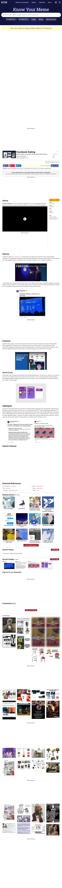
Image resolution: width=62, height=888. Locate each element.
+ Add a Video (55, 549)
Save (12, 165)
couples (50, 216)
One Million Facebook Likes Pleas (8, 541)
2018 (50, 209)
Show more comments (31, 610)
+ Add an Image (54, 559)
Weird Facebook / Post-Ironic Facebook (34, 541)
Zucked (35, 525)
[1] (2, 485)
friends (50, 217)
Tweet (19, 165)
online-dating (17, 203)
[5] (57, 409)
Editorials (41, 2)
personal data (55, 217)
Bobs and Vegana (8, 508)
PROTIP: (5, 168)
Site (54, 200)
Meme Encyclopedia (22, 2)
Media (33, 2)
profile (50, 219)
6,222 (56, 154)
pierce (37, 490)
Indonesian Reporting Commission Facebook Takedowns (48, 510)
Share (6, 165)
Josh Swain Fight (8, 525)
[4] (32, 485)
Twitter (37, 413)
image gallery (20, 168)
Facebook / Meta (30, 154)
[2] (2, 487)
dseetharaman (39, 488)
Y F (27, 156)
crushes (54, 216)
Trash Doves (22, 508)
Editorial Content (51, 19)
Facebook (51, 212)
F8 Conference (13, 486)
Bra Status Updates (48, 525)
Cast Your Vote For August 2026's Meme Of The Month (31, 28)
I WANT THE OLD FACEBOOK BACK (48, 541)
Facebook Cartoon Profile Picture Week (34, 509)
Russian (25, 410)
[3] (39, 409)
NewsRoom (8, 488)
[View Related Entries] (41, 154)
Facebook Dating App (13, 490)
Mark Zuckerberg (16, 256)
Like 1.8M (55, 165)
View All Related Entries (31, 545)
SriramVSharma (39, 486)
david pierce (54, 219)
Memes (41, 19)
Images (34, 19)
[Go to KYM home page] (4, 3)
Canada (39, 260)
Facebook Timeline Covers (22, 526)
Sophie (27, 157)
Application (51, 206)
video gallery (34, 168)
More (50, 2)
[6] (48, 412)
